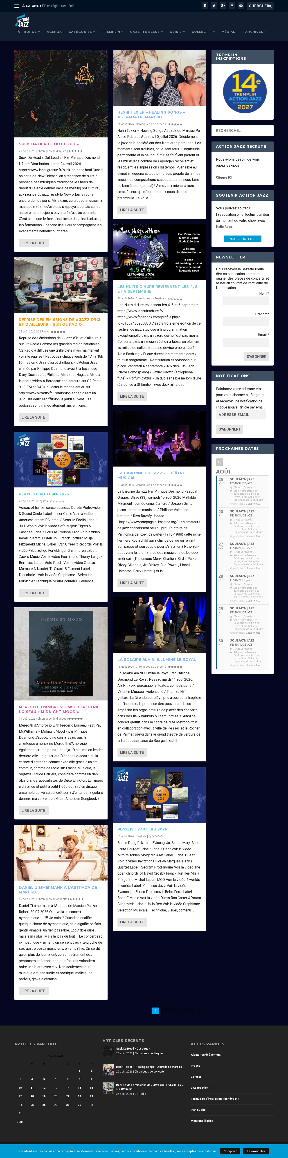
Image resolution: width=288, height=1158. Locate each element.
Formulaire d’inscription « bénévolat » (215, 1098)
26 (43, 1104)
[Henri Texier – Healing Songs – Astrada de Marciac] (159, 78)
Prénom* (262, 314)
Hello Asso (224, 227)
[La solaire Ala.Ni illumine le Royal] (159, 625)
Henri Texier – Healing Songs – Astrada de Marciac (151, 114)
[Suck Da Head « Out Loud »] (61, 93)
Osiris (176, 32)
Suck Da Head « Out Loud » (49, 144)
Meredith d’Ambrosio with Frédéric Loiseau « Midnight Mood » (59, 709)
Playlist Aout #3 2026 (142, 829)
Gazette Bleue (145, 32)
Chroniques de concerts (52, 899)
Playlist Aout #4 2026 (44, 494)
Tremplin (111, 32)
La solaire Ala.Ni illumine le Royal (156, 660)
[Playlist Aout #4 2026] (61, 459)
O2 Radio (43, 331)
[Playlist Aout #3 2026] (159, 795)
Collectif (202, 32)
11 (32, 1087)
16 (91, 1087)
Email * (263, 334)
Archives (254, 32)
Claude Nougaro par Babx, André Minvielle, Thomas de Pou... (84, 6)
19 (43, 1096)
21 (67, 1096)
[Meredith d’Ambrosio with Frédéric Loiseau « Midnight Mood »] (61, 653)
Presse (195, 1065)
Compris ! (230, 1151)
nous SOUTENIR (243, 239)
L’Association (199, 1087)
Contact (196, 1076)
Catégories (80, 32)
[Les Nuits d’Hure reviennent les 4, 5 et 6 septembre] (159, 252)
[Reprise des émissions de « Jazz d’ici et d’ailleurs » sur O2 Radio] (61, 285)
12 (43, 1087)
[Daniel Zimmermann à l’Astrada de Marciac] (61, 853)
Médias (228, 32)
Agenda (54, 32)
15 (79, 1087)
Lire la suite (33, 243)
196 (192, 1011)
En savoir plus (256, 1151)
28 (67, 1104)
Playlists (42, 501)
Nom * (264, 293)
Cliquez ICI (224, 177)
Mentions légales (202, 1120)
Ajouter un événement (205, 1054)
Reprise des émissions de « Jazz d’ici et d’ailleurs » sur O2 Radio (59, 322)
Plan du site (198, 1109)
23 (91, 1096)
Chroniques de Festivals (151, 298)
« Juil (20, 1122)
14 (67, 1087)
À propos (27, 32)
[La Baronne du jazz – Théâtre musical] (159, 439)
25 (32, 1104)
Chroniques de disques (51, 151)
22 (79, 1096)
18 (32, 1096)
